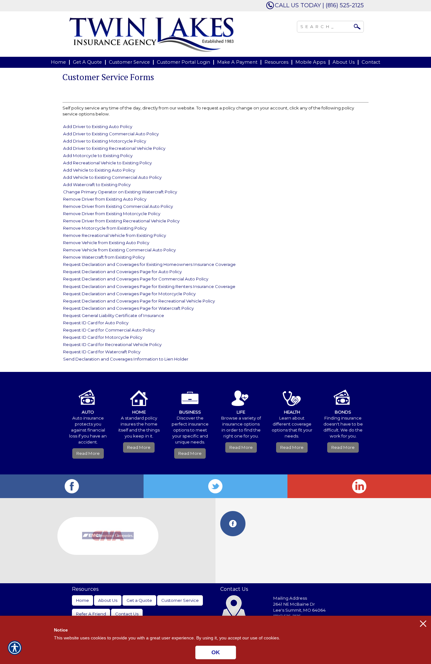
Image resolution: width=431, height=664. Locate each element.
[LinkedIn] (359, 486)
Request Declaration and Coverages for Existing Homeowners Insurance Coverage (149, 264)
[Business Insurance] (190, 393)
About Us (107, 600)
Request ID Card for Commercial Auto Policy (109, 329)
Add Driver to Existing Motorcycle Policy (104, 141)
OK (215, 652)
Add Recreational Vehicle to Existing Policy (107, 162)
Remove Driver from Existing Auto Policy (104, 199)
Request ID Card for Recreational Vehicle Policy (112, 344)
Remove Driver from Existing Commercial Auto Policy (118, 206)
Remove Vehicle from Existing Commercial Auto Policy (119, 249)
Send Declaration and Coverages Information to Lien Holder (125, 358)
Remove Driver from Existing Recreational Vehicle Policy (121, 220)
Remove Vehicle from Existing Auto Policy (106, 242)
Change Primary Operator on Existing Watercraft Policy (120, 191)
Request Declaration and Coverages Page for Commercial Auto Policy (135, 278)
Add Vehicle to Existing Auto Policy (99, 170)
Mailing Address (290, 598)
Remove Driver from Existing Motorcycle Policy (111, 213)
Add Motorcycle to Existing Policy (98, 155)
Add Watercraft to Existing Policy (97, 184)
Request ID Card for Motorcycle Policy (102, 337)
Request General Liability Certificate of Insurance (113, 315)
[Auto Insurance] (88, 393)
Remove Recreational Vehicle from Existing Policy (114, 235)
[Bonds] (343, 393)
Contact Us (127, 613)
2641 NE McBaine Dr (294, 604)
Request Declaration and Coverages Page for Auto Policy (122, 271)
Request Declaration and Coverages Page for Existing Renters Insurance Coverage (149, 286)
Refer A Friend (91, 613)
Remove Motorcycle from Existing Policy (105, 228)
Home (82, 600)
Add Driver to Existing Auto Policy (97, 126)
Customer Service (180, 600)
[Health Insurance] (292, 393)
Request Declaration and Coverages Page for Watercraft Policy (128, 308)
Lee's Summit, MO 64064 (299, 610)
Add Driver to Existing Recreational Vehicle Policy (114, 148)
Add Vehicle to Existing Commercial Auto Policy (112, 177)
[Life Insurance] (241, 393)
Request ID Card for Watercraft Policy (101, 351)
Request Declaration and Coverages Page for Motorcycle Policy (129, 293)
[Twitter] (215, 486)
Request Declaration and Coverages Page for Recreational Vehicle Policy (139, 300)
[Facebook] (72, 486)
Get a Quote (139, 600)
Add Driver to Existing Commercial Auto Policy (111, 133)
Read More (88, 453)
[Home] (151, 34)
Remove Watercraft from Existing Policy (104, 257)
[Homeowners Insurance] (139, 393)
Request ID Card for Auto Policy (95, 322)
